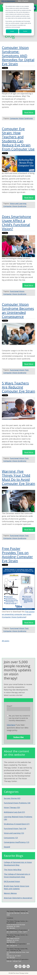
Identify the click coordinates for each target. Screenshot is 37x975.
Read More (28, 112)
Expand (7, 847)
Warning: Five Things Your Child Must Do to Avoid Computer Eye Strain (18, 477)
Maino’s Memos (10, 893)
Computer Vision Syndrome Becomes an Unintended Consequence (18, 310)
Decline (25, 31)
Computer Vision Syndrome (21, 118)
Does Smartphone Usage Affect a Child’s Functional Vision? (16, 222)
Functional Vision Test (19, 370)
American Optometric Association (18, 898)
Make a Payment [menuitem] (23, 1)
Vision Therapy (12, 807)
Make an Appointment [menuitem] (8, 1)
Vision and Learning (18, 203)
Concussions (11, 838)
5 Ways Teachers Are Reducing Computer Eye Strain (18, 387)
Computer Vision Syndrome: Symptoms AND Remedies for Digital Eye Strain (18, 55)
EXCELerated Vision (12, 881)
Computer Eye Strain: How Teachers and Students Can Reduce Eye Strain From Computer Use (18, 139)
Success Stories (12, 798)
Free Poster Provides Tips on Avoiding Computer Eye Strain (17, 554)
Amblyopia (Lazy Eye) (14, 812)
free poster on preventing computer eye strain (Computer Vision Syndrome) (18, 614)
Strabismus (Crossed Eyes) (16, 824)
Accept (12, 31)
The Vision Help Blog (12, 869)
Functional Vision (17, 291)
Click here (11, 725)
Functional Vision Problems (17, 803)
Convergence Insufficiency (16, 842)
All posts (5, 641)
